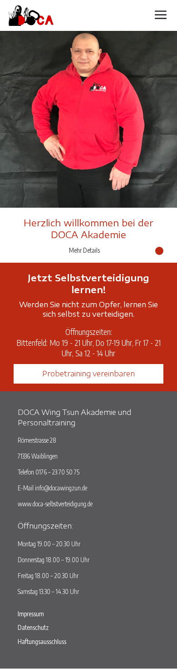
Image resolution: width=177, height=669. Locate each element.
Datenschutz (33, 627)
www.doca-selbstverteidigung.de (55, 504)
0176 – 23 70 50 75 (57, 472)
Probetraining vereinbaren (88, 373)
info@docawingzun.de (61, 488)
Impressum (31, 614)
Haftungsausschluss (42, 641)
